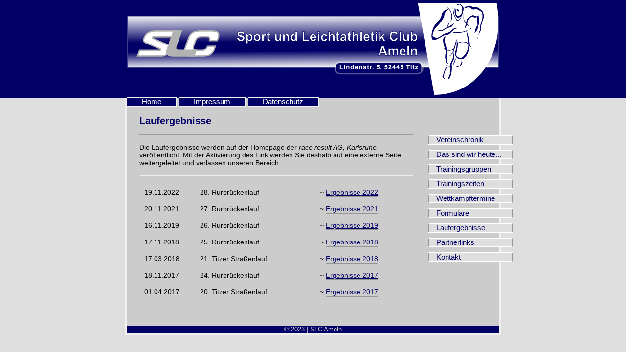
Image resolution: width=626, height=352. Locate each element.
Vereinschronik (460, 140)
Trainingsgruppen (463, 169)
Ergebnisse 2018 (352, 242)
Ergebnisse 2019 (352, 225)
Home (151, 102)
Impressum (212, 102)
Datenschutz (283, 102)
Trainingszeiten (460, 184)
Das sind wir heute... (468, 154)
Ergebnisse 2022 (352, 192)
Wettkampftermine (465, 198)
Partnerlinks (455, 242)
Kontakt (448, 257)
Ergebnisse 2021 (352, 209)
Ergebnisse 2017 (352, 275)
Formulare (452, 213)
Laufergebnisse (460, 228)
